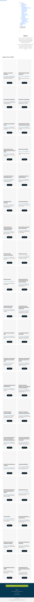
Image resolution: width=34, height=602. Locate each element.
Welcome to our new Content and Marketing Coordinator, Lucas (9, 359)
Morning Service (24, 8)
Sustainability (22, 22)
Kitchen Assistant (24, 9)
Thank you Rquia (7, 516)
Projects (21, 24)
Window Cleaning (24, 19)
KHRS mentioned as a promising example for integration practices (8, 228)
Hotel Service (22, 5)
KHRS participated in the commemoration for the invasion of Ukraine (23, 280)
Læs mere (9, 82)
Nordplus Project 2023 (23, 253)
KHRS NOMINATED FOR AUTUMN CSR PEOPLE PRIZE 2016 (24, 569)
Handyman (23, 16)
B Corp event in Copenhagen (9, 99)
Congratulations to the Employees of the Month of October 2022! (24, 307)
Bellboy (23, 12)
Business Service (23, 17)
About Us (21, 2)
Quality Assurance (23, 23)
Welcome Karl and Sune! (23, 489)
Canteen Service (24, 10)
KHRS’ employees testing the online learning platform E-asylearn (9, 491)
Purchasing (23, 15)
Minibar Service (24, 11)
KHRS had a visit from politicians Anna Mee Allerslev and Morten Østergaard (24, 386)
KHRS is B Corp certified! (23, 149)
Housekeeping (24, 6)
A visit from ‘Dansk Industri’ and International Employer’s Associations (24, 438)
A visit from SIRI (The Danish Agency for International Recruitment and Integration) (9, 438)
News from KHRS (23, 26)
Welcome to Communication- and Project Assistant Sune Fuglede (24, 359)
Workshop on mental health (24, 99)
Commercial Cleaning (25, 21)
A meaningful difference (23, 464)
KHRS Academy (22, 27)
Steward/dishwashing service (26, 7)
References (23, 3)
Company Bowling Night (23, 201)
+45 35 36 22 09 (18, 594)
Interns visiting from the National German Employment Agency (9, 150)
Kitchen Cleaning (24, 13)
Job (20, 25)
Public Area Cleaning (25, 14)
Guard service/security (25, 18)
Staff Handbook (24, 4)
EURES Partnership (7, 279)
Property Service (24, 20)
